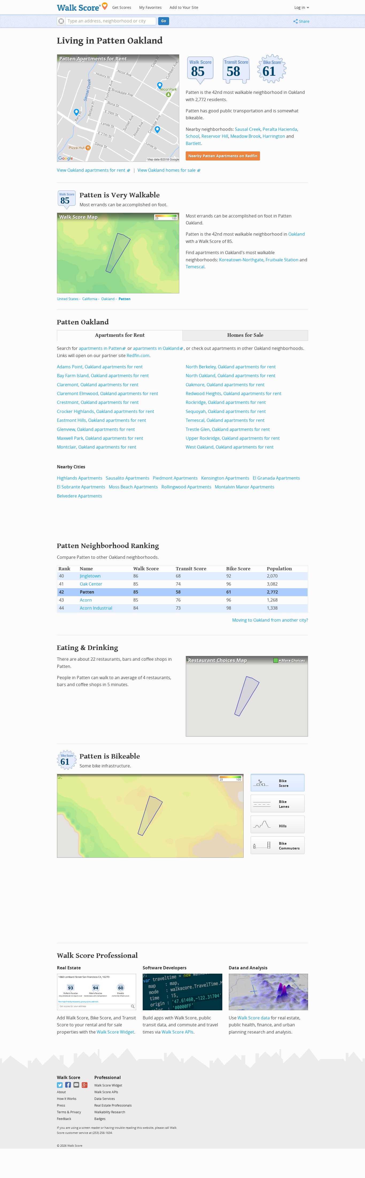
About (61, 1092)
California (89, 299)
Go (163, 21)
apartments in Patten (100, 348)
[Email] (76, 1085)
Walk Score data (254, 1017)
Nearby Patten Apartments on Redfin (222, 156)
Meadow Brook (245, 136)
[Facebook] (68, 1085)
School (192, 136)
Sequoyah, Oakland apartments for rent (226, 411)
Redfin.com (138, 355)
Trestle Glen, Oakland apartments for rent (228, 429)
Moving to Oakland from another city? (270, 620)
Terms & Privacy (69, 1112)
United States (67, 299)
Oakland (108, 299)
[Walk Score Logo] (82, 6)
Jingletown (90, 576)
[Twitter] (60, 1085)
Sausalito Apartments (127, 478)
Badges (100, 1119)
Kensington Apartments (225, 478)
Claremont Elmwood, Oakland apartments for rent (107, 393)
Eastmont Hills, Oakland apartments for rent (101, 420)
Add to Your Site (184, 7)
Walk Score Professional (97, 955)
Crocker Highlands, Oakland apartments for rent (105, 411)
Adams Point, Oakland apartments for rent (100, 366)
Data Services (104, 1099)
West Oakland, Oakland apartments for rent (230, 447)
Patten (125, 299)
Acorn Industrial (96, 608)
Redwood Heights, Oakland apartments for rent (233, 393)
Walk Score (68, 1077)
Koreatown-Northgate (241, 259)
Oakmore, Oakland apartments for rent (225, 384)
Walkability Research (109, 1112)
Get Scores (121, 7)
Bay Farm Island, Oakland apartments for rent (103, 375)
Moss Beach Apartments (133, 486)
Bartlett (193, 143)
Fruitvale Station (282, 259)
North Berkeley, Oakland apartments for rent (231, 366)
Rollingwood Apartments (186, 486)
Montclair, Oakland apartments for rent (96, 447)
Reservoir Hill (214, 136)
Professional (107, 1077)
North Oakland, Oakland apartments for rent (230, 375)
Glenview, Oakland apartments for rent (96, 429)
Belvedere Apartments (79, 496)
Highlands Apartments (79, 478)
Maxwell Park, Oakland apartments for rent (100, 438)
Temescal (195, 266)
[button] (61, 21)
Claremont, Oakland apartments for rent (97, 384)
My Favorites (150, 7)
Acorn (86, 600)
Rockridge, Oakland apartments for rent (226, 402)
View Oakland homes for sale (167, 170)
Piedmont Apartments (175, 478)
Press (61, 1105)
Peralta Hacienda (280, 129)
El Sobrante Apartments (81, 486)
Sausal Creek (248, 129)
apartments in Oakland (156, 348)
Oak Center (91, 584)
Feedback (64, 1119)
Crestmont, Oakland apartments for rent (98, 402)
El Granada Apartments (276, 478)
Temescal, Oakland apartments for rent (225, 420)
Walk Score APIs (177, 1032)
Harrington (274, 136)
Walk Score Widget (115, 1032)
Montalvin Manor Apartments (244, 486)
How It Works (66, 1099)
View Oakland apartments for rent (91, 170)
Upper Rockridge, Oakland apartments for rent (233, 438)
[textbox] (110, 21)
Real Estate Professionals (113, 1105)
